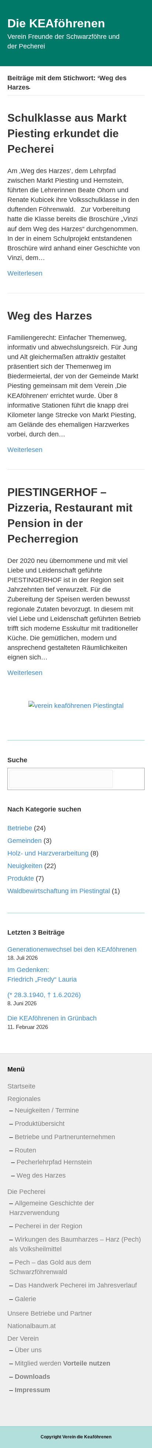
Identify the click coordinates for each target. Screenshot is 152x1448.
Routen (25, 1150)
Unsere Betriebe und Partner (49, 1313)
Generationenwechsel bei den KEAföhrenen (72, 949)
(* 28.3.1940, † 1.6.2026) (44, 995)
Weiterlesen (24, 273)
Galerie (25, 1299)
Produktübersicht (40, 1123)
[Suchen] (130, 779)
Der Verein (23, 1338)
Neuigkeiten (24, 866)
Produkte (20, 878)
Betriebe (19, 828)
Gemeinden (24, 840)
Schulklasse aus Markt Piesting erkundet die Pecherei (67, 133)
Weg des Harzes (49, 316)
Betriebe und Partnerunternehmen (65, 1137)
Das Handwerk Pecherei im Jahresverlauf (76, 1285)
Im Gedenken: (42, 974)
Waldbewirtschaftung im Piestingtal (58, 891)
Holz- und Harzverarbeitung (48, 853)
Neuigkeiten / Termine (47, 1110)
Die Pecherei (26, 1191)
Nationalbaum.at (31, 1326)
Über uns (28, 1350)
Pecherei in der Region (48, 1226)
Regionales (24, 1099)
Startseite (21, 1086)
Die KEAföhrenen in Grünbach (52, 1018)
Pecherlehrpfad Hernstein (54, 1162)
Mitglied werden (62, 1363)
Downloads (32, 1376)
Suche (17, 760)
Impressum (32, 1390)
